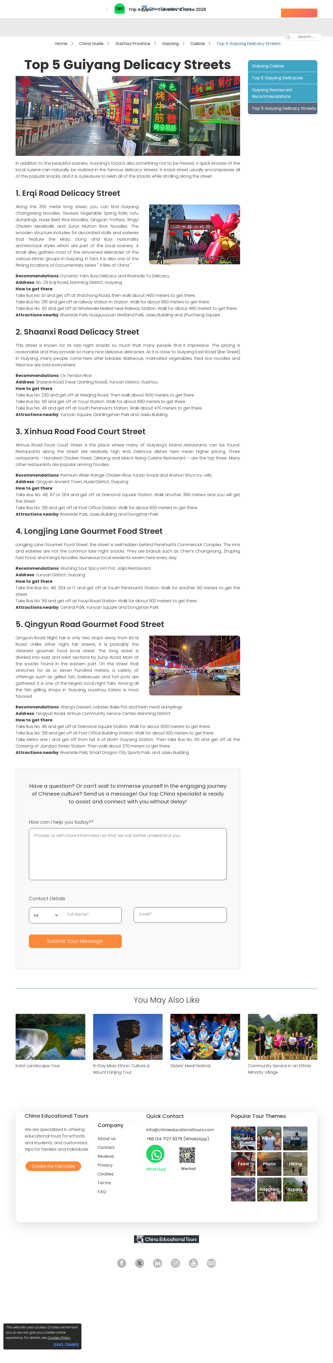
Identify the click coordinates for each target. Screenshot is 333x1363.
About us (107, 1139)
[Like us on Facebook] (121, 1263)
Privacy (105, 1165)
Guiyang (170, 44)
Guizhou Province (132, 44)
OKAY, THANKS (66, 1344)
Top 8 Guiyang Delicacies (277, 78)
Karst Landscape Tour (38, 1066)
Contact (106, 1147)
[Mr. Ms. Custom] (44, 914)
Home (61, 44)
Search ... (302, 36)
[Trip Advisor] (211, 1263)
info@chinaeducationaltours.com (180, 1130)
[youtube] (193, 1263)
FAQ (102, 1192)
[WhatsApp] (155, 1154)
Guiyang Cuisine (268, 66)
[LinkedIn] (157, 1263)
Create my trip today (52, 1166)
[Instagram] (175, 1263)
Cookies (106, 1174)
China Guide (91, 44)
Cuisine (197, 44)
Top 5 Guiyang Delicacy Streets (284, 108)
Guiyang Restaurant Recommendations (272, 93)
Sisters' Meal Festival (190, 1066)
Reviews (106, 1156)
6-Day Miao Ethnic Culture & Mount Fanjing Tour (121, 1069)
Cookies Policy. (59, 1337)
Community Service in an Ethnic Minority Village (279, 1069)
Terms (104, 1183)
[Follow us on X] (139, 1263)
